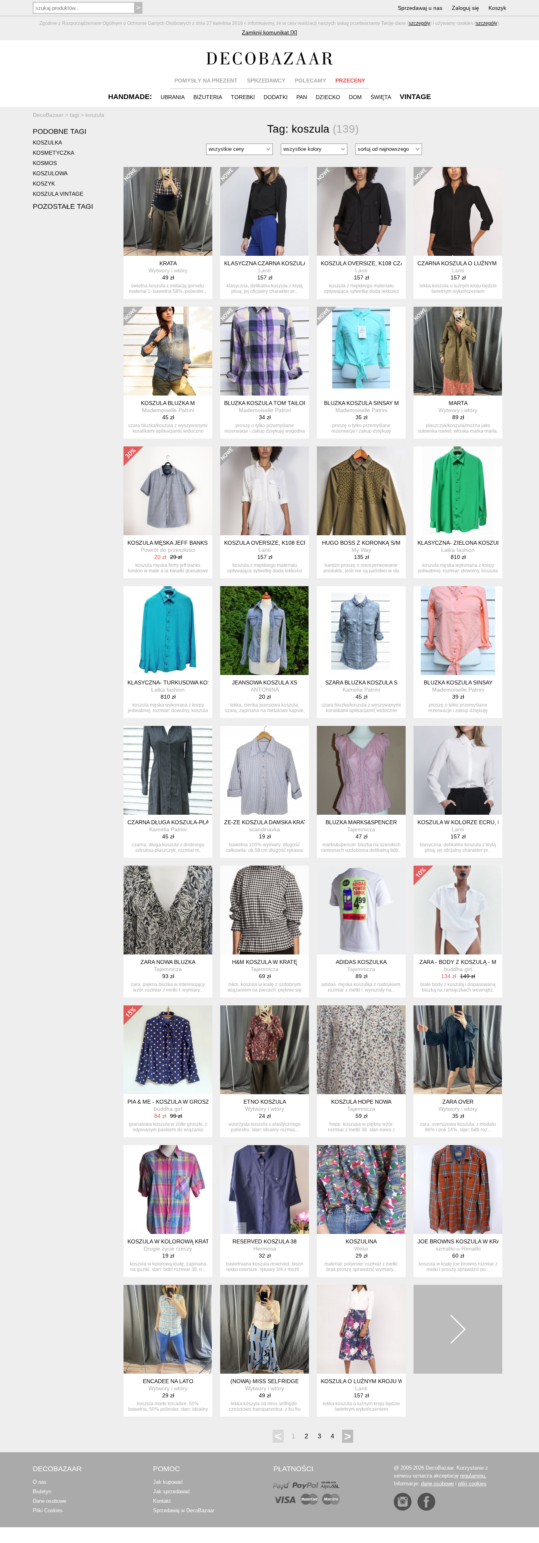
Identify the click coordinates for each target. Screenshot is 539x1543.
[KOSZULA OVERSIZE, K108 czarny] (361, 211)
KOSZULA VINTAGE (58, 194)
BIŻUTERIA (207, 97)
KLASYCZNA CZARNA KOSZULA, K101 (273, 263)
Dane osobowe (49, 1501)
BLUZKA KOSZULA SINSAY (458, 682)
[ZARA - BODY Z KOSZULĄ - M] (458, 910)
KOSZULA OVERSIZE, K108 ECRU (268, 543)
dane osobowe (437, 1484)
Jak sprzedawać (171, 1491)
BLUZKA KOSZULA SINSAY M (361, 403)
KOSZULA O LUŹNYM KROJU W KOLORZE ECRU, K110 (392, 1381)
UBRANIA (173, 97)
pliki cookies (472, 1484)
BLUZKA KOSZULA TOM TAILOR (265, 403)
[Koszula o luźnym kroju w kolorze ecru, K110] (361, 1329)
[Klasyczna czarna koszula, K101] (264, 211)
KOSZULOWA (50, 173)
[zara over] (458, 1049)
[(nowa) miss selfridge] (264, 1329)
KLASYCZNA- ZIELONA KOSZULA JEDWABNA (476, 543)
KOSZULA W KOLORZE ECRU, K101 (464, 822)
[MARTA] (458, 351)
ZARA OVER (457, 1102)
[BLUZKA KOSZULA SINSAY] (458, 630)
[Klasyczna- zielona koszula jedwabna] (458, 490)
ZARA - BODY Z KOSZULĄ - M (457, 962)
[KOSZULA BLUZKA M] (168, 351)
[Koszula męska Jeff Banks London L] (168, 490)
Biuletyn (42, 1491)
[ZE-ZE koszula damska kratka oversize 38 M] (264, 770)
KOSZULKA (47, 142)
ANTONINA (265, 689)
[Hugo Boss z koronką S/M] (361, 490)
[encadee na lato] (168, 1329)
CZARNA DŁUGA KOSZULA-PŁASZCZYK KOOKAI (190, 822)
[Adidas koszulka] (361, 910)
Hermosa (264, 1248)
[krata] (168, 211)
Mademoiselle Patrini (168, 410)
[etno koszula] (264, 1049)
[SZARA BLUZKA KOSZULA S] (361, 630)
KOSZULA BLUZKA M (168, 403)
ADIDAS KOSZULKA (361, 962)
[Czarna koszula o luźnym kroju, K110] (458, 211)
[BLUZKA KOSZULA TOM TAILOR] (264, 351)
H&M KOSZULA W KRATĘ (264, 962)
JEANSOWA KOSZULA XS (264, 682)
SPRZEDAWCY (266, 80)
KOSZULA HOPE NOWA (361, 1102)
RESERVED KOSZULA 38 (264, 1241)
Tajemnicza (361, 829)
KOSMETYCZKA (53, 153)
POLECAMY (310, 80)
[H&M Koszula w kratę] (264, 910)
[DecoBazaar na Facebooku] (426, 1502)
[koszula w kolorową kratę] (168, 1189)
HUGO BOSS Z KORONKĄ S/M (361, 543)
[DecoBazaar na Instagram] (403, 1502)
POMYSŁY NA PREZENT (206, 80)
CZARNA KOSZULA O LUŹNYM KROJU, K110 (475, 263)
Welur (361, 1248)
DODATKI (276, 97)
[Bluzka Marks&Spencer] (361, 770)
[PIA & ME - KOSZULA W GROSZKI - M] (168, 1049)
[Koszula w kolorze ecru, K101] (458, 770)
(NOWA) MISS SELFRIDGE (264, 1381)
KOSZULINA (361, 1241)
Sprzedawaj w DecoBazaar (183, 1510)
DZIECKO (328, 97)
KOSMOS (45, 163)
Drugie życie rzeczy (168, 1248)
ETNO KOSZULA (264, 1102)
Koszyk (497, 8)
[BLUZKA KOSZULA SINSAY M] (361, 351)
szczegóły (419, 23)
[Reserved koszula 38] (264, 1189)
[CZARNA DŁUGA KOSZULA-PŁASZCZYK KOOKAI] (168, 770)
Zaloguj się (465, 8)
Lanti (264, 270)
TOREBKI (243, 97)
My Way (361, 550)
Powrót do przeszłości (168, 550)
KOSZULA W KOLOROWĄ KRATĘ (170, 1241)
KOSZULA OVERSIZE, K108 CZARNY (368, 263)
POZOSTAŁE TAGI (63, 206)
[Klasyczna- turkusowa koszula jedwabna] (168, 630)
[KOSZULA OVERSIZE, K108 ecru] (264, 490)
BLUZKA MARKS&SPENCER (361, 822)
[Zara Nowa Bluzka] (168, 910)
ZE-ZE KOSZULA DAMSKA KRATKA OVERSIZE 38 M (290, 822)
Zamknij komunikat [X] (269, 32)
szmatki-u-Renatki (458, 1248)
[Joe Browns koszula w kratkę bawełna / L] (458, 1189)
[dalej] (458, 1329)
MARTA (458, 403)
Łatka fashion (458, 550)
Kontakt (162, 1501)
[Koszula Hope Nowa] (361, 1049)
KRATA (168, 263)
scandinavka (264, 829)
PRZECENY (350, 80)
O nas (40, 1482)
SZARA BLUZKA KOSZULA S (361, 682)
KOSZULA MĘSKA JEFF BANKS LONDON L (182, 543)
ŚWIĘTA (381, 97)
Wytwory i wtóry (167, 270)
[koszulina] (361, 1189)
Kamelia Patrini (361, 689)
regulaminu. (473, 1476)
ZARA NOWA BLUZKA (167, 962)
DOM (355, 97)
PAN (301, 97)
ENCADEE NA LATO (168, 1381)
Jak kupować (168, 1482)
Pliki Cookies (48, 1510)
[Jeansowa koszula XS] (264, 630)
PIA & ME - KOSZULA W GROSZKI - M (175, 1102)
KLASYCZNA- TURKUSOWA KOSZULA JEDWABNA (191, 682)
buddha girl (458, 969)
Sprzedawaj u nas (420, 8)
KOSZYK (44, 183)
